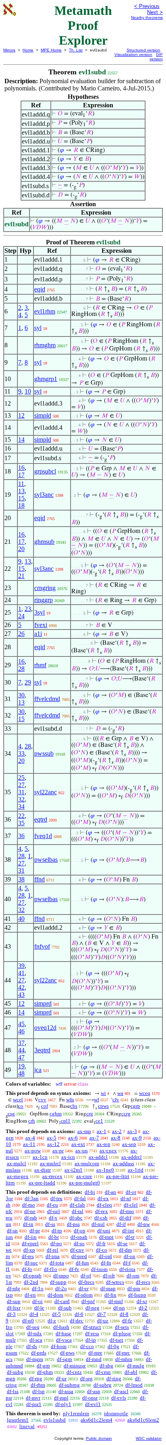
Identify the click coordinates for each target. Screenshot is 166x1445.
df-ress (92, 1333)
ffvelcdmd (47, 698)
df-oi (37, 1301)
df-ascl (121, 1391)
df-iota (57, 1263)
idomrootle (116, 1413)
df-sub (65, 1308)
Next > (155, 12)
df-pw (143, 1224)
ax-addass (123, 1163)
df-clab (77, 1205)
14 (21, 439)
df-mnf (115, 1301)
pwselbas (46, 859)
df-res (28, 1256)
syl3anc (44, 494)
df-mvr (33, 1398)
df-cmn (103, 1372)
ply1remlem (76, 1413)
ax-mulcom (87, 1163)
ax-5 (51, 1138)
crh (31, 1121)
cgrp (135, 1106)
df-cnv (77, 1250)
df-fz (127, 1321)
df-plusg (122, 1333)
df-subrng (69, 1385)
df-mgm (34, 1359)
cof (44, 1106)
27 (21, 784)
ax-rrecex (52, 1176)
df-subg (15, 1372)
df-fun (82, 1263)
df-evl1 (93, 1404)
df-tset (116, 1340)
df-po (56, 1243)
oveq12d (45, 1027)
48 (21, 1073)
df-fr (101, 1243)
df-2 (143, 1308)
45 (21, 1024)
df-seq (32, 1327)
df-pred (79, 1256)
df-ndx (34, 1333)
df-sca (35, 1340)
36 (21, 835)
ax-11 (29, 1144)
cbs (73, 1106)
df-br (53, 1237)
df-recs (143, 1282)
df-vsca (64, 1340)
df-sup (14, 1301)
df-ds (31, 1346)
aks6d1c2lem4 (96, 1420)
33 (21, 753)
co (20, 1106)
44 (21, 1050)
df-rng (35, 1378)
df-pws (67, 1353)
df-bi (90, 1192)
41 (21, 972)
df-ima (53, 1256)
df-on (129, 1256)
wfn (70, 1100)
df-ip (90, 1340)
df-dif (125, 1218)
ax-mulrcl (50, 1163)
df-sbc (76, 1218)
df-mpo (61, 1276)
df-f (127, 1263)
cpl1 (66, 1121)
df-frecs (86, 1282)
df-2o (61, 1288)
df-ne (29, 1211)
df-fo (27, 1269)
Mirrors (9, 50)
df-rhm (38, 1385)
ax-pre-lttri (117, 1176)
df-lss (13, 1391)
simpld (42, 415)
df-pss (73, 1224)
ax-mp (84, 1131)
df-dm (125, 1250)
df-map (108, 1288)
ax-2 (117, 1131)
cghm (56, 1114)
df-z (52, 1321)
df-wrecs (115, 1282)
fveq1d (43, 835)
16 (21, 467)
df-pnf (88, 1301)
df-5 (56, 1314)
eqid (39, 289)
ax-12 (53, 1144)
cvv (42, 1100)
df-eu (52, 1205)
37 (21, 1042)
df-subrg (102, 1385)
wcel (18, 1100)
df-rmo (127, 1211)
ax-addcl (98, 1157)
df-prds (38, 1353)
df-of (86, 1276)
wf (96, 1100)
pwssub (44, 753)
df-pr (34, 1231)
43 (21, 994)
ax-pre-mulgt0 (84, 1183)
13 (21, 491)
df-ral (77, 1211)
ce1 (99, 1121)
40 (21, 918)
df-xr (142, 1301)
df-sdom (84, 1295)
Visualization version (133, 54)
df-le (39, 1308)
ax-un (81, 1151)
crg (89, 1114)
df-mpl (61, 1398)
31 (21, 792)
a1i (38, 633)
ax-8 (115, 1138)
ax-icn (68, 1157)
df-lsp (38, 1391)
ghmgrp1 (45, 378)
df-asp (93, 1391)
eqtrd (40, 819)
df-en (30, 1295)
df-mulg (135, 1366)
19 (21, 1066)
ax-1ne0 (105, 1170)
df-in (28, 1224)
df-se (122, 1243)
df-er (84, 1288)
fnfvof (42, 946)
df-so (79, 1243)
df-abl (130, 1372)
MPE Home (51, 50)
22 (21, 815)
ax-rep (103, 1144)
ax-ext (78, 1144)
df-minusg (75, 1366)
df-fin (110, 1295)
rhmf (40, 665)
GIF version (156, 56)
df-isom (99, 1269)
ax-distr (42, 1170)
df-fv (74, 1269)
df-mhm (123, 1359)
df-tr (130, 1237)
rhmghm (45, 345)
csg (11, 1114)
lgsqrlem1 (18, 1420)
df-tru (56, 1198)
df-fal (80, 1198)
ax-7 (94, 1138)
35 (21, 823)
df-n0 (28, 1321)
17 (21, 474)
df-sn (12, 1231)
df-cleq (104, 1205)
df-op (79, 1231)
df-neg (92, 1308)
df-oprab (32, 1276)
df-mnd (94, 1359)
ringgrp (43, 599)
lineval (27, 1426)
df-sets (122, 1327)
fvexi (40, 624)
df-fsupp (137, 1295)
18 (21, 505)
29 (28, 682)
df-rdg (13, 1288)
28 (21, 668)
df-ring (113, 1378)
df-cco (87, 1346)
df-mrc (123, 1353)
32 (21, 799)
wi (103, 1093)
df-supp (58, 1282)
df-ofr (109, 1276)
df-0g (113, 1346)
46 (21, 1031)
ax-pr (58, 1151)
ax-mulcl (16, 1163)
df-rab (30, 1218)
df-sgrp (64, 1359)
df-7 (101, 1314)
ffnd (39, 879)
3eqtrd (42, 1050)
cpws (103, 1106)
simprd (43, 1003)
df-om (133, 1276)
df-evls (118, 1398)
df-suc (31, 1263)
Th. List (76, 50)
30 (21, 695)
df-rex (101, 1211)
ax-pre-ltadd (42, 1183)
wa (120, 1093)
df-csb (101, 1218)
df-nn (119, 1308)
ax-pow (33, 1151)
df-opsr (90, 1398)
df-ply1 (63, 1404)
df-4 (33, 1314)
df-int (128, 1231)
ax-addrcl (131, 1157)
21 (21, 575)
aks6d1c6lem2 (143, 1420)
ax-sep (129, 1144)
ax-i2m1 (73, 1170)
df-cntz (74, 1372)
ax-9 (137, 1138)
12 (21, 415)
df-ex (103, 1198)
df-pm (133, 1288)
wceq (144, 1093)
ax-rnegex (18, 1176)
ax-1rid (135, 1170)
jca (38, 1069)
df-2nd (31, 1282)
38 (21, 879)
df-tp (57, 1231)
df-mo (28, 1205)
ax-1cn (40, 1157)
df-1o (38, 1288)
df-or (131, 1192)
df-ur (61, 1378)
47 (21, 1057)
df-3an (32, 1198)
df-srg (86, 1378)
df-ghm (45, 1372)
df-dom (55, 1295)
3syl (39, 612)
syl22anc (45, 792)
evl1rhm (44, 311)
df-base (63, 1333)
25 (21, 777)
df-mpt (106, 1237)
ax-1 (101, 1131)
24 (21, 616)
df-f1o (50, 1269)
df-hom (58, 1346)
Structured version (143, 50)
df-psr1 (34, 1404)
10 (28, 391)
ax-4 (30, 1138)
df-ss (50, 1224)
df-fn (106, 1263)
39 (21, 965)
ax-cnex (108, 1151)
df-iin (31, 1237)
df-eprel (30, 1243)
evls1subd (55, 1420)
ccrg (126, 1114)
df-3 (11, 1314)
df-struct (92, 1327)
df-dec (76, 1321)
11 (21, 483)
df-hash (61, 1327)
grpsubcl (45, 471)
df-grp (43, 1366)
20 (21, 548)
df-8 (124, 1314)
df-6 (79, 1314)
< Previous (147, 6)
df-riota (127, 1269)
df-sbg (106, 1366)
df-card (62, 1301)
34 (21, 806)
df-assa (65, 1391)
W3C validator (149, 1438)
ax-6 (73, 1138)
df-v (53, 1218)
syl (38, 327)
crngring (45, 587)
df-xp (29, 1250)
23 (28, 608)
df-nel (53, 1211)
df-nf (125, 1198)
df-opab (79, 1237)
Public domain (99, 1438)
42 (21, 987)
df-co (101, 1250)
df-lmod (134, 1385)
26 (21, 633)
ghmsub (44, 541)
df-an (110, 1192)
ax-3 (132, 1131)
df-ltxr (14, 1308)
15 (21, 498)
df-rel (52, 1250)
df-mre (95, 1353)
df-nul (98, 1224)
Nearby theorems (147, 17)
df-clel (131, 1205)
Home (28, 50)
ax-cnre (84, 1176)
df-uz (102, 1321)
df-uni (103, 1231)
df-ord (105, 1256)
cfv (115, 1100)
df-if (121, 1224)
